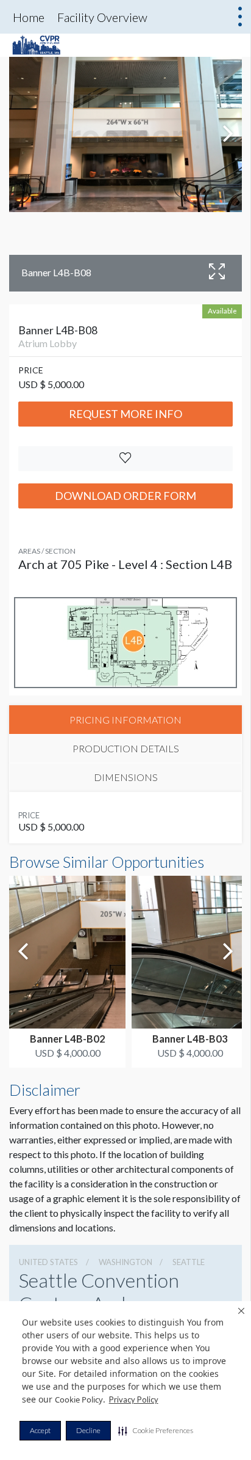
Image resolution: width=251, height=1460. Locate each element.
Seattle (188, 1262)
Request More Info (125, 413)
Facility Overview (102, 17)
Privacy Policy (133, 1399)
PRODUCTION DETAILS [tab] (125, 748)
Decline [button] (88, 1430)
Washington (125, 1262)
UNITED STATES (48, 1262)
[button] (156, 1430)
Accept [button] (40, 1430)
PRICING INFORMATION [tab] (125, 719)
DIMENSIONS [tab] (126, 777)
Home (28, 17)
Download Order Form (125, 495)
